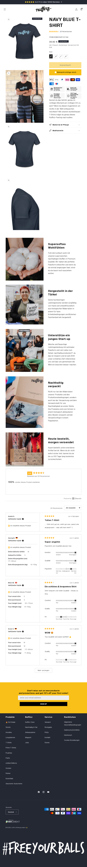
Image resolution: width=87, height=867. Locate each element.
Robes (8, 773)
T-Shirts (9, 743)
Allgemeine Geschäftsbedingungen (72, 723)
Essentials (9, 778)
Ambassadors (30, 732)
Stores (47, 743)
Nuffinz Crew (29, 722)
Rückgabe (48, 727)
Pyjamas (9, 753)
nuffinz (13, 827)
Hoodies (9, 732)
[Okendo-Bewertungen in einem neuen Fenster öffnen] (72, 498)
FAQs (47, 732)
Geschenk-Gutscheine (14, 784)
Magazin (28, 737)
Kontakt (47, 737)
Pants (8, 758)
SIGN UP (43, 704)
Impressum (68, 735)
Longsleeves (10, 737)
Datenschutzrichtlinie (72, 730)
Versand (48, 722)
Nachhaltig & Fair (31, 727)
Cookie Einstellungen (72, 740)
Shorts (8, 727)
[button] (4, 9)
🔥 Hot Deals (10, 722)
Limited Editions (11, 763)
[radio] (51, 56)
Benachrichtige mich (66, 72)
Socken (8, 768)
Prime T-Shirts (11, 748)
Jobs (27, 743)
